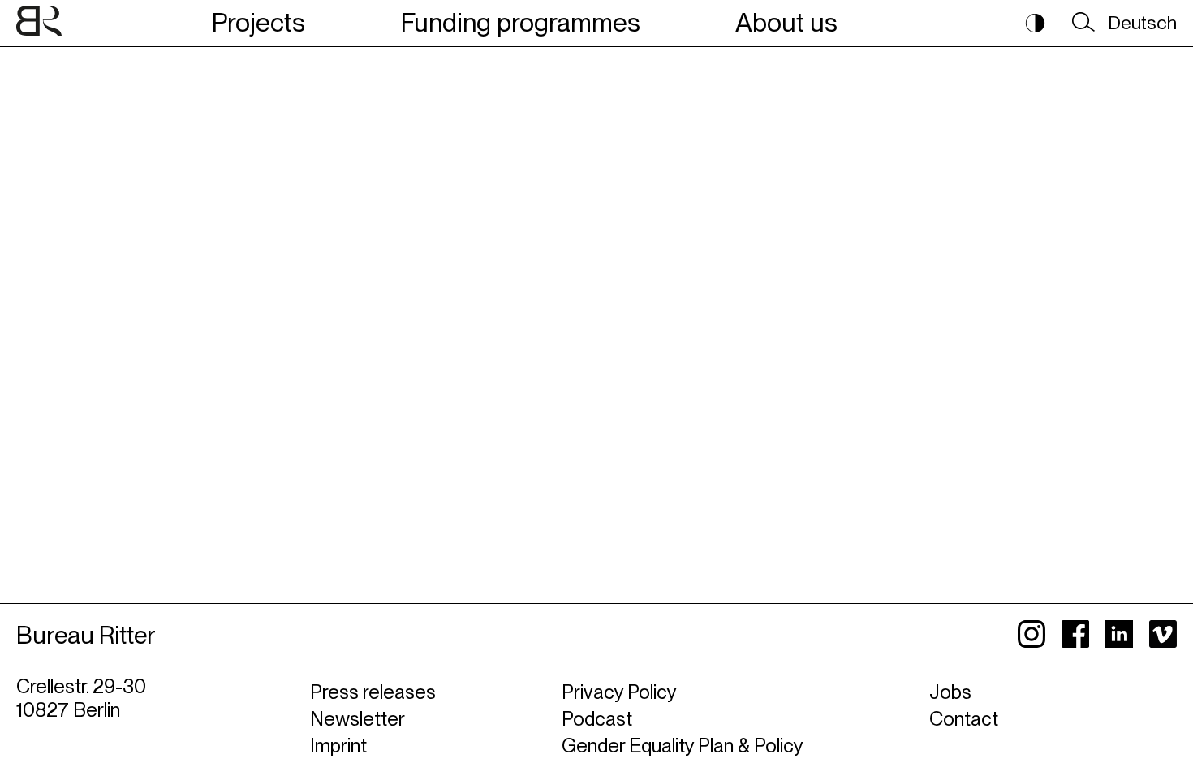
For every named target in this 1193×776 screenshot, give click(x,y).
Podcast (597, 719)
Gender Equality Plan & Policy (682, 745)
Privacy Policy (619, 692)
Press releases (373, 692)
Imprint (338, 745)
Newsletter (357, 719)
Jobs (950, 692)
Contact (963, 719)
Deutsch (1142, 22)
